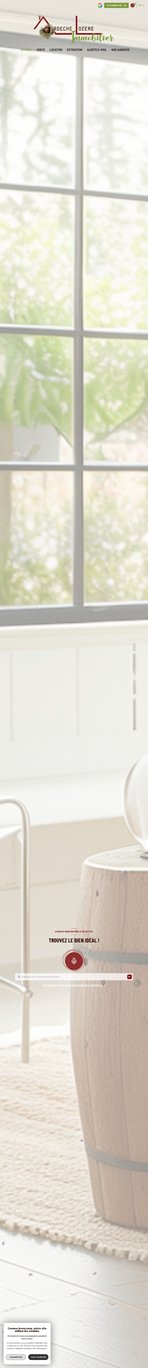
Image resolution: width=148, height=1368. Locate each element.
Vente (40, 49)
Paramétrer (16, 1357)
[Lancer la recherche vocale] (74, 960)
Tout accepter (38, 1357)
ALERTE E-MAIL (97, 49)
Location (56, 49)
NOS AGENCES (120, 49)
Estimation (74, 49)
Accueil (26, 49)
